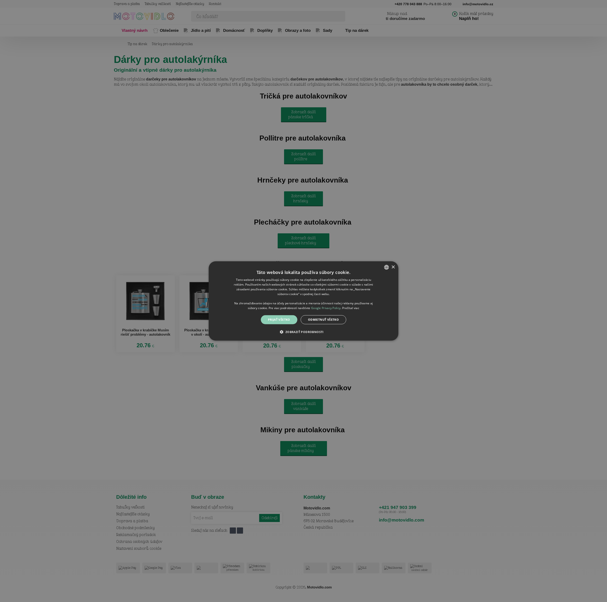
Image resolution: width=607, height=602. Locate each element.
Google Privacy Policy (325, 308)
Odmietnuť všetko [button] (323, 320)
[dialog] (303, 301)
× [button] (393, 267)
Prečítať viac (350, 308)
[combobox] (386, 267)
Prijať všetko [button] (279, 320)
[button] (303, 332)
